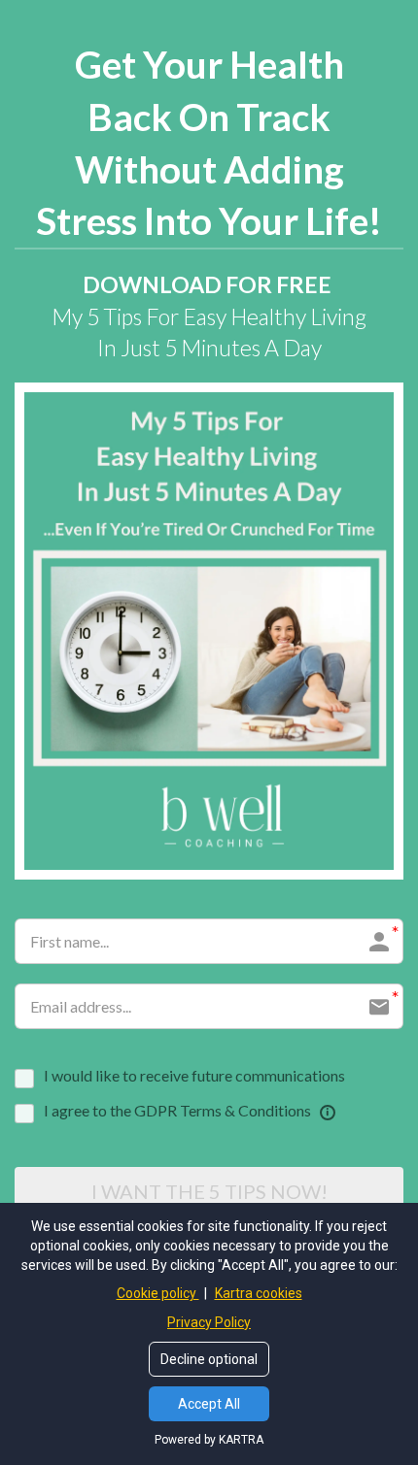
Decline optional (209, 1359)
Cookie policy (158, 1293)
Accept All (209, 1404)
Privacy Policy (209, 1322)
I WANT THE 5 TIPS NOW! (209, 1191)
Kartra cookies (258, 1293)
